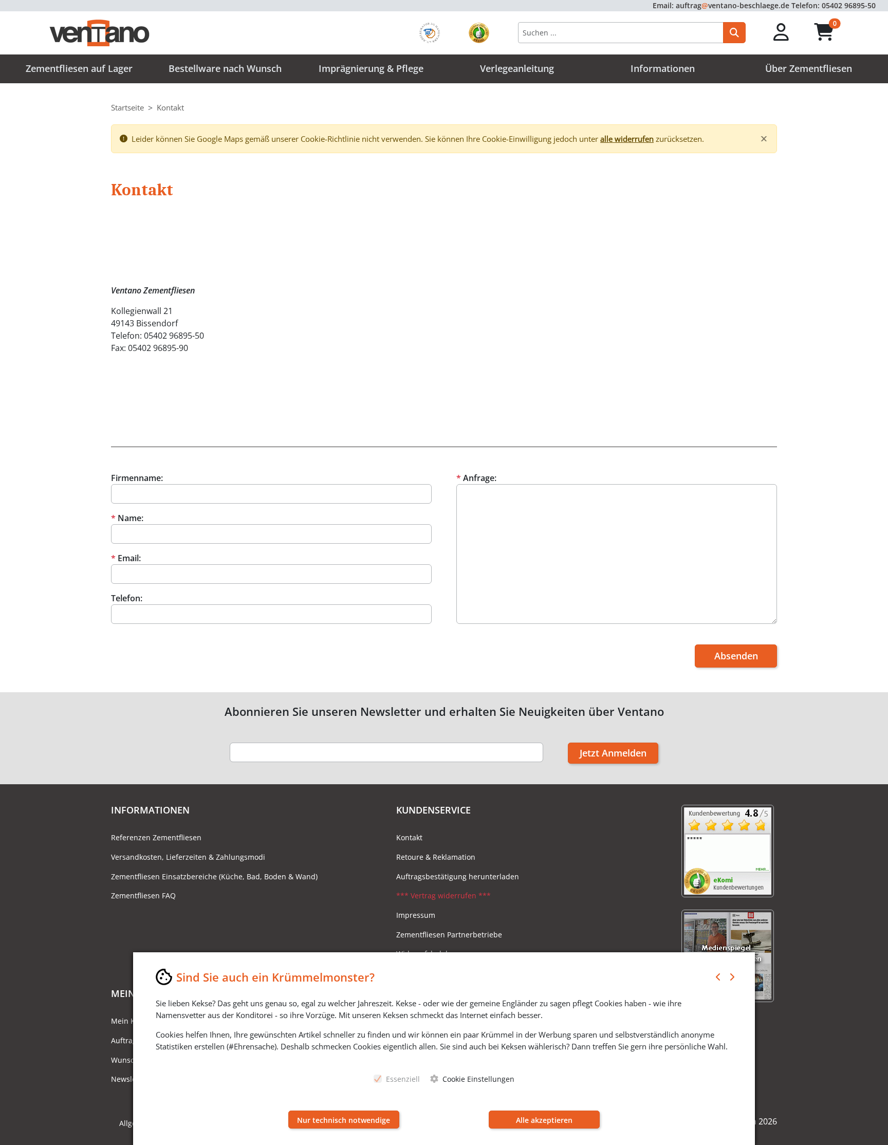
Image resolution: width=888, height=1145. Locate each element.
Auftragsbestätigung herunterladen (457, 876)
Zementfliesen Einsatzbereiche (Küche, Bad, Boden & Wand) (214, 876)
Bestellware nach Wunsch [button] (225, 68)
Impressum (415, 915)
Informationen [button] (663, 68)
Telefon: (126, 598)
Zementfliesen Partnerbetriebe (449, 934)
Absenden (736, 656)
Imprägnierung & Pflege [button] (371, 68)
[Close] (763, 138)
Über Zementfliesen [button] (808, 68)
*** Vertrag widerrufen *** (443, 895)
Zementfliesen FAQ (143, 895)
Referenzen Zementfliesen (156, 837)
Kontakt (409, 837)
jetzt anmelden (613, 753)
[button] (781, 33)
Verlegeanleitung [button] (517, 68)
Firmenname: (137, 478)
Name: (127, 518)
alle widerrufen (627, 139)
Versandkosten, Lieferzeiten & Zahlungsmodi (188, 857)
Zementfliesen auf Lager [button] (79, 68)
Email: (126, 558)
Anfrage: (476, 478)
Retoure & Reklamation (435, 857)
